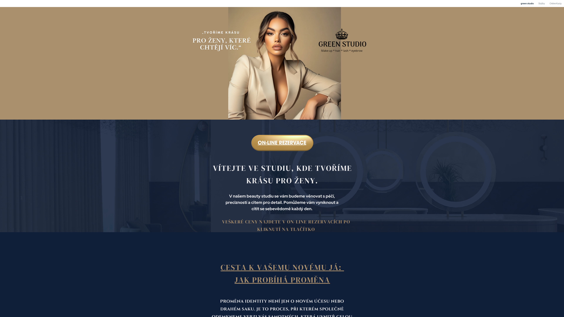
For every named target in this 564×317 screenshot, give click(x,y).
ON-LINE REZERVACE (282, 143)
